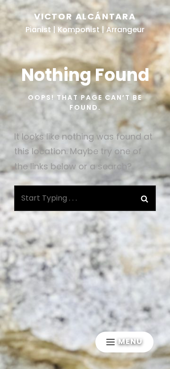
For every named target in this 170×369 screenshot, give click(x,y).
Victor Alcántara (85, 16)
